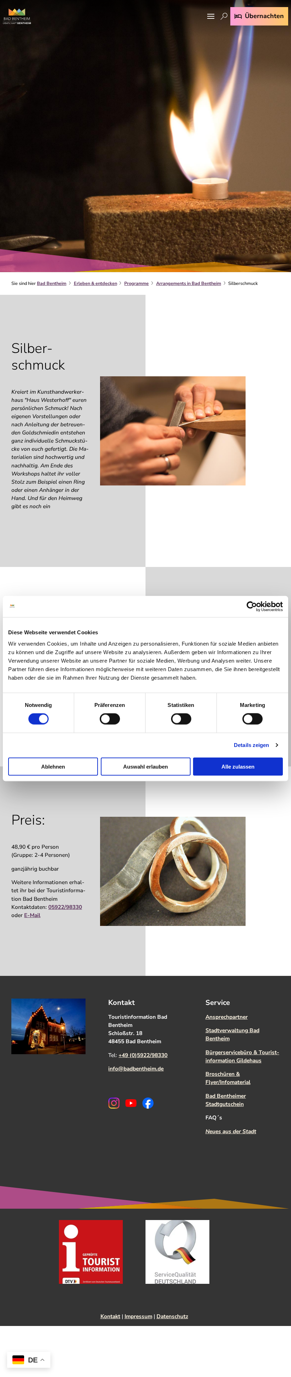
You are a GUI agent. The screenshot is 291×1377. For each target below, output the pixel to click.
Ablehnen (53, 766)
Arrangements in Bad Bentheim (188, 283)
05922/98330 (65, 907)
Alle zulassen (237, 766)
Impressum (138, 1316)
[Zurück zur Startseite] (17, 16)
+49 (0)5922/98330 (143, 1055)
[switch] (110, 719)
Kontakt (110, 1316)
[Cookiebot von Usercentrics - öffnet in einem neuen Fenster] (252, 606)
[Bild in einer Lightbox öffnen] (173, 430)
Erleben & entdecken (95, 283)
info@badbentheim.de (136, 1068)
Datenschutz (172, 1316)
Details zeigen (251, 745)
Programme (136, 283)
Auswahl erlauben (145, 766)
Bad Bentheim (51, 283)
